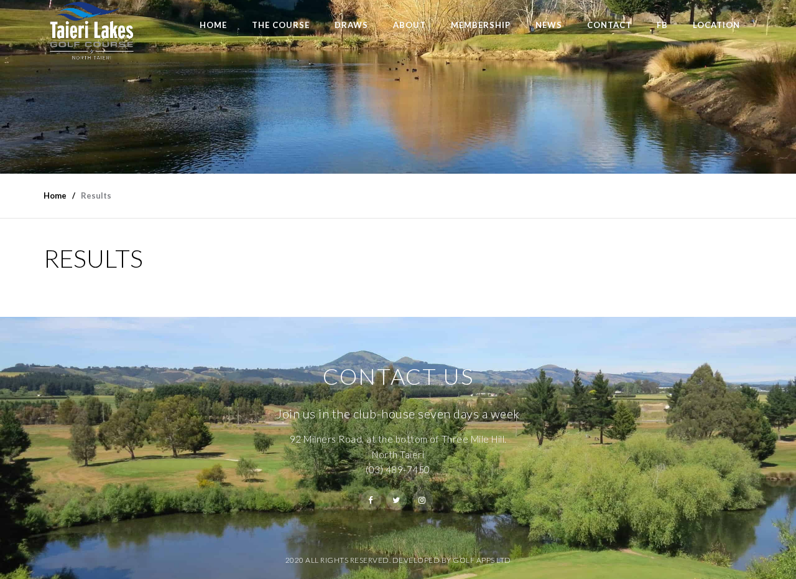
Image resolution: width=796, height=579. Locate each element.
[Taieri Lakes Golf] (91, 31)
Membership (481, 25)
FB (662, 25)
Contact (609, 25)
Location (716, 25)
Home (213, 25)
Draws (351, 25)
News (548, 25)
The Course (281, 25)
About (409, 25)
